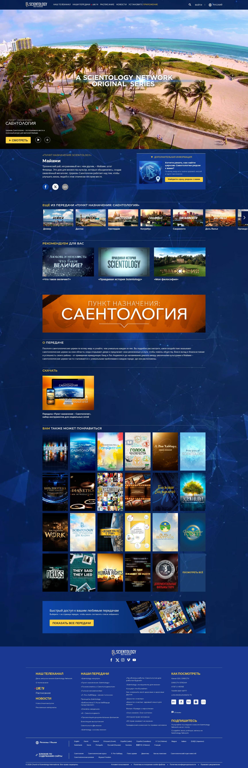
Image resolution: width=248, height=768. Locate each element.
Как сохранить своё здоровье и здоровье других (145, 693)
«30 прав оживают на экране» (139, 721)
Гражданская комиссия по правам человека (146, 725)
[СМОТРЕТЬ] (193, 451)
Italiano (183, 752)
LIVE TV (95, 4)
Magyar (174, 752)
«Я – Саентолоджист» (90, 713)
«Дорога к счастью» (135, 699)
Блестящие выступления (92, 721)
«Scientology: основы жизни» (93, 730)
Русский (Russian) (114, 756)
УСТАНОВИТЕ (143, 4)
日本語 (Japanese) (197, 752)
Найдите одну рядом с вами (184, 179)
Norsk (89, 756)
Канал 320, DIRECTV (180, 678)
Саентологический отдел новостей (183, 764)
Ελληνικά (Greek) (109, 752)
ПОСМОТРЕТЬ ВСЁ (193, 572)
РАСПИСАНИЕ (107, 4)
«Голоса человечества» (91, 691)
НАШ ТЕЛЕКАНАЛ (62, 4)
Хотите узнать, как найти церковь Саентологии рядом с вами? (182, 165)
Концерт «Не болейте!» (136, 689)
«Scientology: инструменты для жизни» (143, 684)
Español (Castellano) (143, 752)
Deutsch (96, 752)
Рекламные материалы (46, 707)
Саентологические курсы (97, 764)
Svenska (128, 756)
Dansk (86, 752)
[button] (3, 217)
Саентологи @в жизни (91, 725)
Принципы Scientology (91, 699)
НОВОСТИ (121, 4)
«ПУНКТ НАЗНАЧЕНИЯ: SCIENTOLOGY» (66, 155)
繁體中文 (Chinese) (143, 756)
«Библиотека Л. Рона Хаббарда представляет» (95, 703)
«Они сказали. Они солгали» (139, 713)
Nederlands (78, 756)
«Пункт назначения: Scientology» (95, 682)
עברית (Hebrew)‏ (161, 752)
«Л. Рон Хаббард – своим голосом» (97, 695)
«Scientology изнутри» (90, 678)
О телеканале (42, 682)
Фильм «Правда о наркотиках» (140, 708)
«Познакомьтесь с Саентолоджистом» (98, 687)
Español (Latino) (126, 752)
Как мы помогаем (160, 764)
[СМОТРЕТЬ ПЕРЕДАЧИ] (55, 451)
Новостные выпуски (45, 703)
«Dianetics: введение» (90, 709)
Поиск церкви (132, 764)
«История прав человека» (138, 717)
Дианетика (145, 764)
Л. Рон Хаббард (116, 764)
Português (99, 756)
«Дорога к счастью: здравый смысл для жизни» (144, 703)
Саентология (79, 764)
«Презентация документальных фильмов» (100, 717)
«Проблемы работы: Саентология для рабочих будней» (143, 679)
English (76, 752)
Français (157, 756)
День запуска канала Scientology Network (54, 678)
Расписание (43, 693)
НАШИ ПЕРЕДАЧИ (81, 4)
